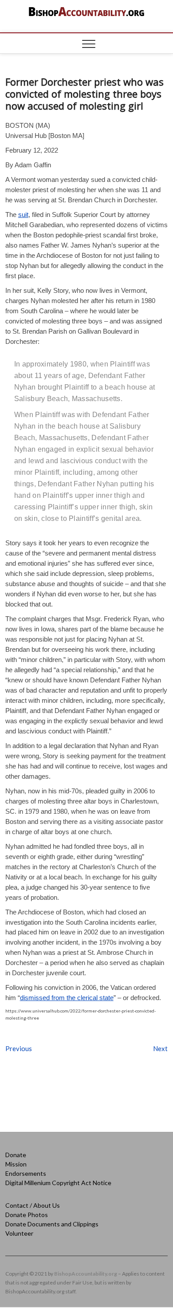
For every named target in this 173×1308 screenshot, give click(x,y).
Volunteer (19, 1233)
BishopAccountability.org (85, 1273)
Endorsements (25, 1173)
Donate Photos (26, 1214)
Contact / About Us (32, 1205)
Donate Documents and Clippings (51, 1224)
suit (23, 214)
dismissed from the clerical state (67, 997)
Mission (16, 1164)
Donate (15, 1154)
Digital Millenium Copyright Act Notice (58, 1182)
